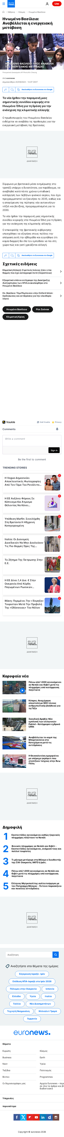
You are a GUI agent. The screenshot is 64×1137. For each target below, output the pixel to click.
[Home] (3, 12)
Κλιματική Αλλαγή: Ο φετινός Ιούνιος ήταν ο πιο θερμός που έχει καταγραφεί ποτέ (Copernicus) (27, 271)
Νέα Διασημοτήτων (40, 1004)
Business (6, 1057)
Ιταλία (48, 996)
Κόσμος (21, 12)
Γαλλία (17, 1004)
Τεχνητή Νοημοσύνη (18, 1011)
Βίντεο (5, 1076)
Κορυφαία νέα (15, 676)
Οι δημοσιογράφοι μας (14, 1083)
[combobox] (32, 955)
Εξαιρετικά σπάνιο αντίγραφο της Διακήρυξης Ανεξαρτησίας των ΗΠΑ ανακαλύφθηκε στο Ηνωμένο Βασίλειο (26, 283)
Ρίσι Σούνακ (42, 309)
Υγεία (33, 996)
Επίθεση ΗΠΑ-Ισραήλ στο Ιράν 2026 (32, 981)
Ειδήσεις (11, 12)
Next (4, 1064)
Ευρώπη (6, 1051)
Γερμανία (32, 1018)
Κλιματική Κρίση (15, 316)
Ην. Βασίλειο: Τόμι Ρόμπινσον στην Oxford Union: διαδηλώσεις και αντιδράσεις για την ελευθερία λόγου (27, 296)
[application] (32, 52)
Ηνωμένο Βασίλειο (37, 12)
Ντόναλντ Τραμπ (48, 1011)
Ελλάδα (16, 996)
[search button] (56, 955)
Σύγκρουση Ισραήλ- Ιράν (32, 974)
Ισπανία (50, 989)
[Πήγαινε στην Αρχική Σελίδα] (11, 3)
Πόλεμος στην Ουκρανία (23, 989)
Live (57, 3)
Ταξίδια (6, 1070)
